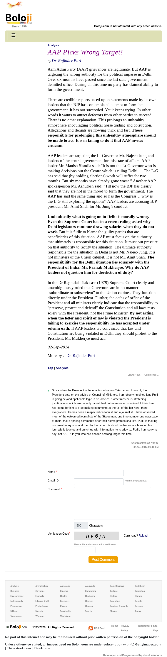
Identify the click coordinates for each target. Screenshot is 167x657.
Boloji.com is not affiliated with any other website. (128, 26)
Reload (143, 535)
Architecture (41, 586)
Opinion (89, 601)
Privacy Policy (125, 628)
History (113, 596)
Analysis (53, 45)
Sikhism (14, 611)
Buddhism (140, 586)
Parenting (115, 601)
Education (140, 591)
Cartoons (39, 591)
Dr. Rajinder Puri (66, 60)
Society (39, 611)
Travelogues (16, 616)
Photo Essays (41, 606)
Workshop (65, 616)
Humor (138, 596)
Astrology (65, 586)
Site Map (155, 628)
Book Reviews (117, 586)
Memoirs (64, 601)
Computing (90, 591)
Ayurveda (90, 586)
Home (114, 626)
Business (14, 591)
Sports (88, 611)
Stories (113, 611)
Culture (114, 591)
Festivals (39, 596)
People (138, 601)
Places (63, 606)
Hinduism (90, 596)
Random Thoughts (119, 606)
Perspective (16, 606)
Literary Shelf (42, 601)
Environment (16, 596)
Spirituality (65, 611)
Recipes (139, 606)
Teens (138, 611)
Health (63, 596)
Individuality (16, 601)
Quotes (89, 606)
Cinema (64, 591)
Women (39, 616)
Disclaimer (144, 626)
